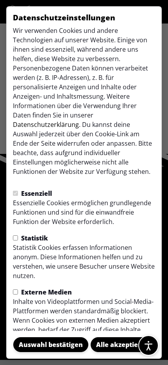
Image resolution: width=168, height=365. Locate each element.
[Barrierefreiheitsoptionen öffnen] (148, 345)
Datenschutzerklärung (46, 124)
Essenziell (36, 193)
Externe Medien (46, 292)
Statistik (34, 238)
